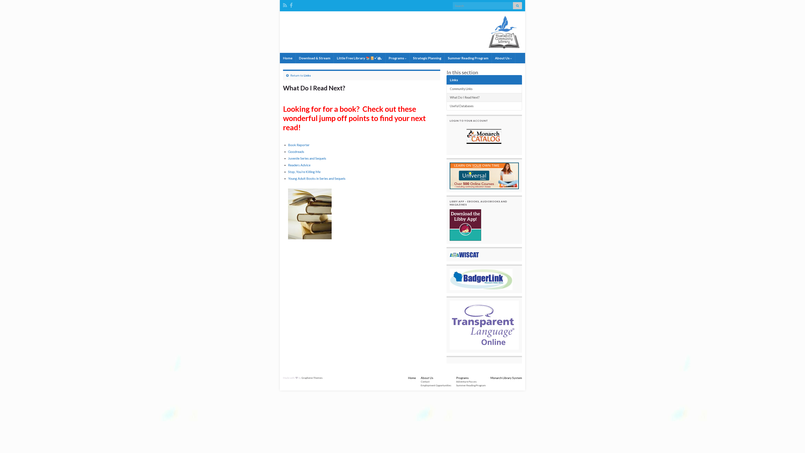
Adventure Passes (466, 381)
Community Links (461, 89)
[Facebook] (291, 4)
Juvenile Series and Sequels (307, 158)
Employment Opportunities (436, 385)
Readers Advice (299, 165)
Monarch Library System (506, 378)
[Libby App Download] (465, 224)
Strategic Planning (427, 58)
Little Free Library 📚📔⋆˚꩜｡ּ (359, 58)
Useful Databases (462, 106)
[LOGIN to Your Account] (484, 136)
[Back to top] (795, 443)
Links (307, 75)
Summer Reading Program (468, 58)
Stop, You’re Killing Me (304, 172)
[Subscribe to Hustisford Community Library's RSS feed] (285, 4)
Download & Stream (314, 58)
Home (287, 58)
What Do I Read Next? (465, 97)
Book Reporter (299, 145)
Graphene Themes (312, 377)
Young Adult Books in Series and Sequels (316, 178)
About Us (502, 58)
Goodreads (296, 152)
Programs (397, 58)
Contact (425, 381)
